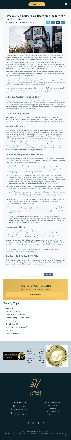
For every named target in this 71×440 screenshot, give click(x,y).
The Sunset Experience (52, 402)
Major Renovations (52, 412)
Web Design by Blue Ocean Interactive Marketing (40, 433)
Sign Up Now (35, 294)
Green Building (11, 320)
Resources (52, 415)
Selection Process (12, 333)
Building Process (11, 311)
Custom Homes (52, 405)
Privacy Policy (10, 433)
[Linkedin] (63, 22)
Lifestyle (8, 330)
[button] (36, 4)
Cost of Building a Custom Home (17, 317)
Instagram (24, 251)
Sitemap (19, 433)
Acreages (52, 408)
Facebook (17, 251)
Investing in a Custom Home (16, 327)
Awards (8, 308)
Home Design (10, 324)
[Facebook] (53, 22)
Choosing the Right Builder (15, 314)
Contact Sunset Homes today (46, 242)
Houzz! (33, 251)
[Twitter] (48, 22)
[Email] (58, 22)
